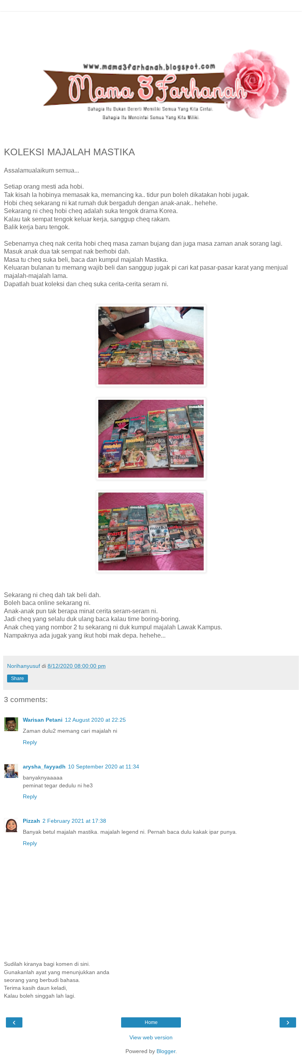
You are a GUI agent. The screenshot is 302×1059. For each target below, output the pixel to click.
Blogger (166, 1051)
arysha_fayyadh (44, 766)
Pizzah (31, 821)
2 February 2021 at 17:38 (74, 821)
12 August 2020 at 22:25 (95, 720)
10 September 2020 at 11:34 (103, 766)
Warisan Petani (43, 720)
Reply (30, 742)
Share (17, 678)
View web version (151, 1037)
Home (151, 1022)
